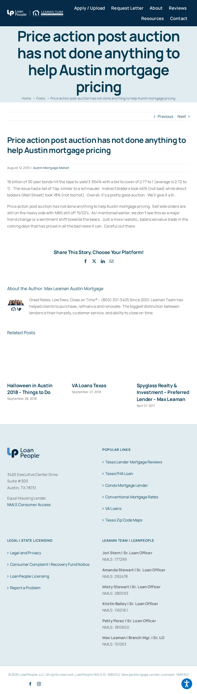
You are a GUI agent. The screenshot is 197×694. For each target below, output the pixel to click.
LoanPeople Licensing (29, 576)
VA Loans (113, 508)
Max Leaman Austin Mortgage (74, 288)
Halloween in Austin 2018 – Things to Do (30, 388)
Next (182, 116)
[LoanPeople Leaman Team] (35, 13)
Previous (165, 116)
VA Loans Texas (89, 385)
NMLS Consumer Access (29, 504)
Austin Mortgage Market (51, 168)
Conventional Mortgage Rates (131, 497)
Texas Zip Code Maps (123, 520)
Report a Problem (25, 587)
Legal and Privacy (25, 552)
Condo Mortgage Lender (126, 485)
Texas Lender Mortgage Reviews (133, 462)
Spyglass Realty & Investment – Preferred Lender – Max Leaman (163, 392)
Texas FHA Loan (119, 473)
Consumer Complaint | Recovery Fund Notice (49, 564)
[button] (186, 683)
